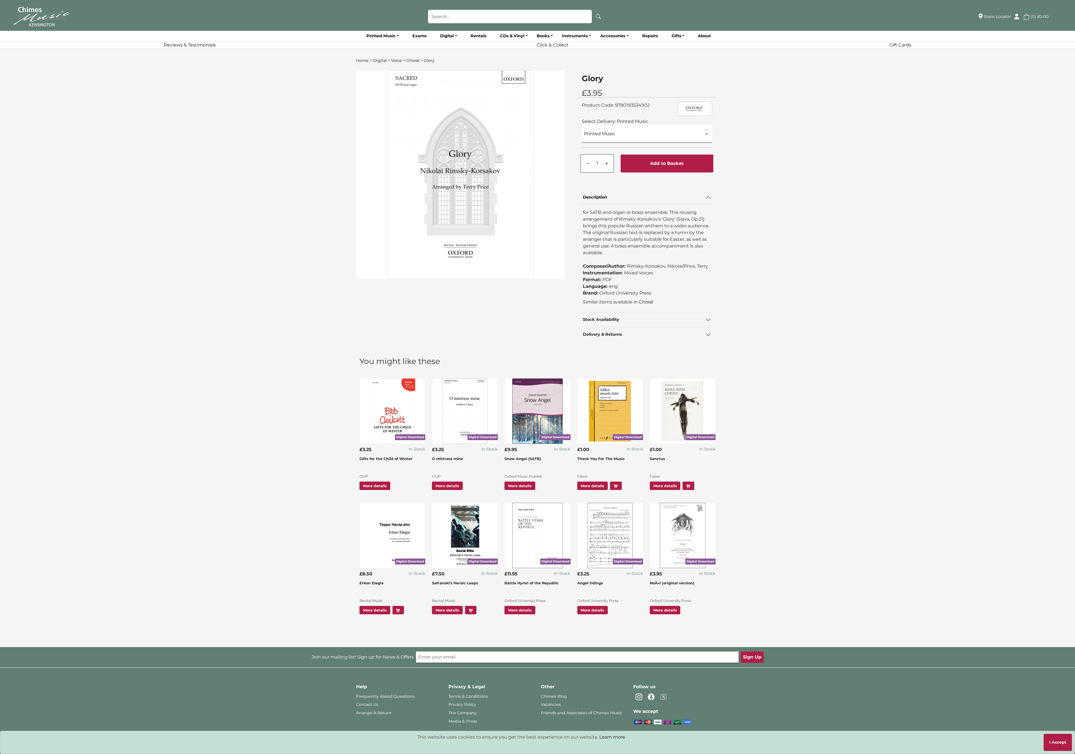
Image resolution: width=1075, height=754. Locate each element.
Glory (429, 60)
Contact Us (367, 704)
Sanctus (657, 459)
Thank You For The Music (601, 459)
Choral (412, 60)
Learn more (612, 737)
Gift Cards (900, 45)
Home (362, 60)
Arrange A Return (374, 712)
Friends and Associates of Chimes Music (581, 712)
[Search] (598, 16)
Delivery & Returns (602, 334)
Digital (380, 60)
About (704, 35)
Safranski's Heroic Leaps (455, 583)
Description (595, 197)
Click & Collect (553, 45)
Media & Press (462, 721)
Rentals (479, 35)
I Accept (1057, 742)
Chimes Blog (554, 696)
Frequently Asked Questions (385, 696)
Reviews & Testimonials (190, 45)
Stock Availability (601, 319)
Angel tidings (590, 583)
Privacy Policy (462, 704)
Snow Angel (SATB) (522, 459)
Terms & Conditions (468, 696)
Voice (396, 60)
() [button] (1039, 16)
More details (375, 486)
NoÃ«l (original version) (672, 583)
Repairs (650, 35)
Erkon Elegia (371, 583)
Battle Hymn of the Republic (531, 583)
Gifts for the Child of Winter (386, 459)
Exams (419, 35)
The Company (462, 712)
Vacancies (551, 704)
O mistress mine (447, 459)
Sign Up (752, 657)
